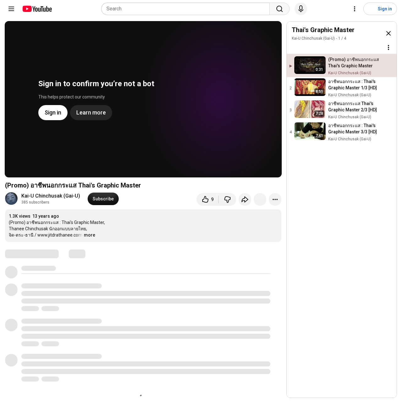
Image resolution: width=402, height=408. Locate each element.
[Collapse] (388, 33)
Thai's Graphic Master (323, 30)
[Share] (245, 199)
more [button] (89, 235)
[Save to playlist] (260, 199)
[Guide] (11, 9)
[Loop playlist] (295, 47)
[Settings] (354, 9)
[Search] (279, 9)
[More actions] (275, 199)
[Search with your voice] (301, 9)
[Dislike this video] (227, 199)
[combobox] (187, 9)
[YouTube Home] (37, 9)
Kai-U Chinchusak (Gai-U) (50, 196)
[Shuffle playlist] (308, 47)
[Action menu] (388, 47)
